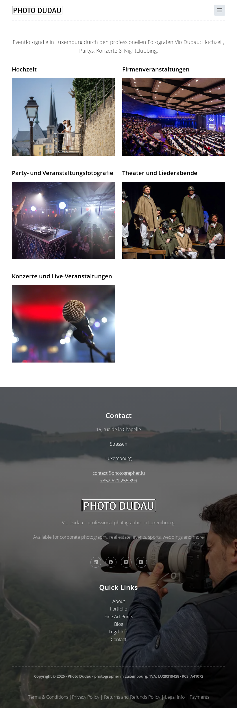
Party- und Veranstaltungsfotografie (62, 173)
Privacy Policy (85, 697)
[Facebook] (110, 562)
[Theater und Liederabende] (173, 220)
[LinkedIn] (95, 562)
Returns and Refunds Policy (132, 697)
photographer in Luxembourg (120, 676)
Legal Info (118, 631)
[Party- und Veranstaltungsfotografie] (63, 220)
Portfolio (118, 609)
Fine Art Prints (118, 616)
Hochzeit (24, 69)
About (118, 601)
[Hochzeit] (63, 116)
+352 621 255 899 (118, 480)
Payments (199, 697)
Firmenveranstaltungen (156, 69)
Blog (118, 624)
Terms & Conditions (48, 697)
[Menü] (219, 10)
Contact (118, 639)
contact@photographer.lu (118, 473)
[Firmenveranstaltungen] (173, 116)
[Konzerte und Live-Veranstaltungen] (63, 323)
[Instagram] (141, 562)
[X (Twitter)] (126, 562)
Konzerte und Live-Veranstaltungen (62, 276)
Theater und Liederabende (159, 173)
